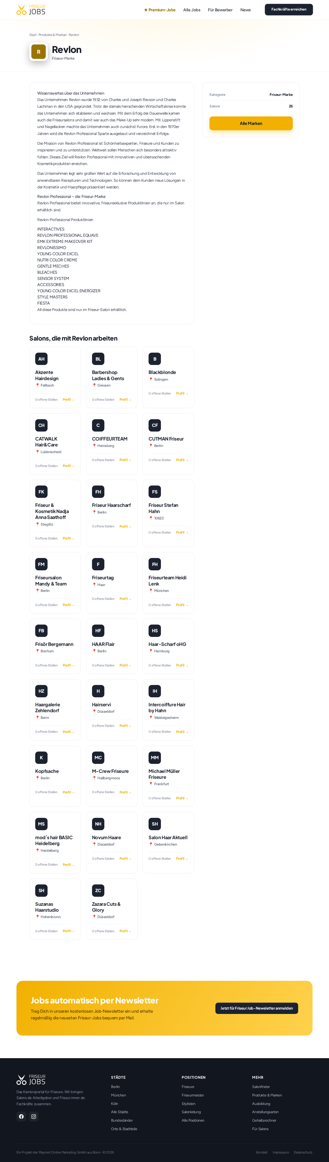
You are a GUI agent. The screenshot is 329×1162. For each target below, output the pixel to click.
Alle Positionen (193, 1120)
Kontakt (262, 1152)
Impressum (281, 1152)
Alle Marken (251, 123)
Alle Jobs (191, 9)
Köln (114, 1103)
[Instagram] (34, 1116)
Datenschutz (303, 1152)
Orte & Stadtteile (124, 1129)
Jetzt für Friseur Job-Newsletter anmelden (257, 1008)
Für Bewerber (220, 9)
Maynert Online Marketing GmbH (62, 1152)
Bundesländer (122, 1120)
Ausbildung (261, 1103)
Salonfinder (261, 1086)
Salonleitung (191, 1112)
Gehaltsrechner (264, 1120)
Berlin (115, 1086)
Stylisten (188, 1103)
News (245, 9)
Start (32, 35)
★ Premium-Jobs (160, 9)
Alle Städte (119, 1112)
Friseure (188, 1086)
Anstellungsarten (265, 1112)
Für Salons (260, 1129)
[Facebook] (21, 1116)
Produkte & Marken (53, 35)
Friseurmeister (193, 1095)
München (118, 1095)
